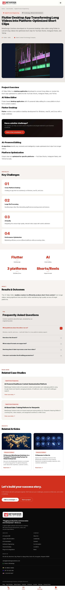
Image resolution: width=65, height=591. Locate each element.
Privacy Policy (47, 584)
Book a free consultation (13, 132)
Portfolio (24, 584)
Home (3, 8)
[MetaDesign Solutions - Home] (9, 3)
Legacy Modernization (8, 538)
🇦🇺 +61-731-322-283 (8, 570)
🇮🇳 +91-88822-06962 (8, 567)
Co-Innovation (37, 544)
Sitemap (40, 584)
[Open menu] (60, 3)
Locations (36, 546)
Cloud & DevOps (7, 546)
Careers (36, 541)
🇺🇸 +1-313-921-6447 (8, 573)
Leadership (36, 538)
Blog (4, 584)
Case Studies (9, 8)
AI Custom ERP (6, 536)
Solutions (29, 584)
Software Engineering (8, 544)
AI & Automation (7, 541)
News (35, 549)
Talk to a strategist (9, 499)
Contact (35, 584)
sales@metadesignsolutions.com (11, 560)
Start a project (26, 499)
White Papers (17, 584)
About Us (36, 536)
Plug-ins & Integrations (9, 549)
